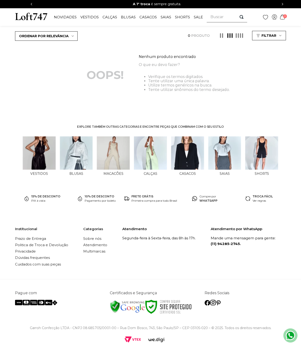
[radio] (221, 35)
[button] (269, 35)
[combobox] (227, 17)
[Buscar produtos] (241, 17)
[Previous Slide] (31, 4)
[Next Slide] (282, 4)
